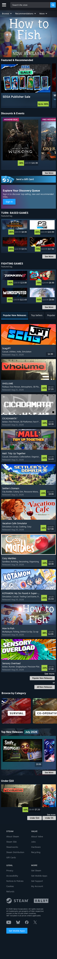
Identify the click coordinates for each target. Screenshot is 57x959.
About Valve (37, 836)
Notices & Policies (14, 881)
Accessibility (12, 875)
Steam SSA (11, 841)
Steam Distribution (15, 852)
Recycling (35, 852)
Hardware (36, 847)
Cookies (10, 886)
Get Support (37, 881)
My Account (37, 886)
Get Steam (36, 870)
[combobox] (30, 5)
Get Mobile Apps (17, 930)
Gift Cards (11, 857)
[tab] (14, 315)
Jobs (33, 841)
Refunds (10, 891)
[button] (7, 13)
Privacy (9, 870)
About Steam (12, 836)
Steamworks (12, 847)
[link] (20, 143)
